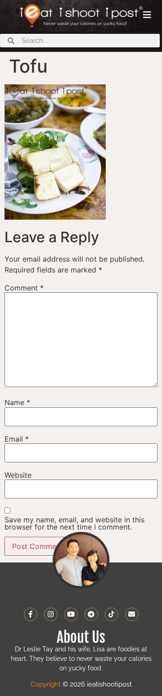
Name (17, 402)
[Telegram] (91, 614)
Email (16, 438)
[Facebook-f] (30, 614)
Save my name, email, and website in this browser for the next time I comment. (74, 523)
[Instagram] (51, 614)
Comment (24, 287)
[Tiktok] (111, 614)
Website (18, 475)
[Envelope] (132, 614)
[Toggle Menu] (147, 15)
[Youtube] (71, 614)
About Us (81, 637)
